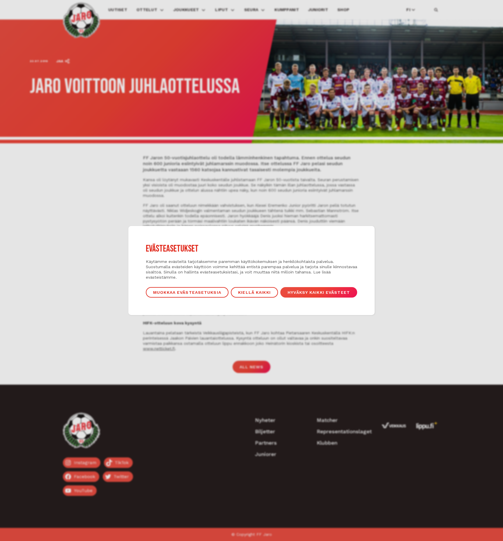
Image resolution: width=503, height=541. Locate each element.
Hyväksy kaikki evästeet (319, 292)
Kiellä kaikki (254, 292)
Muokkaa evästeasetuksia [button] (187, 292)
